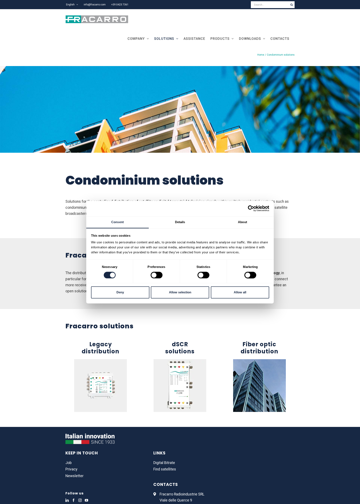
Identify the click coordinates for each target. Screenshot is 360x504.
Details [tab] (180, 222)
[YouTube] (86, 500)
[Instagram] (80, 500)
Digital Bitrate (164, 463)
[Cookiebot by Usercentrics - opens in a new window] (251, 208)
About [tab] (242, 222)
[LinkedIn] (67, 500)
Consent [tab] (117, 222)
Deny (120, 292)
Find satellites (164, 469)
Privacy (71, 469)
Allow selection (180, 292)
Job (68, 463)
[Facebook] (73, 500)
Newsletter (74, 476)
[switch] (156, 275)
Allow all (240, 292)
